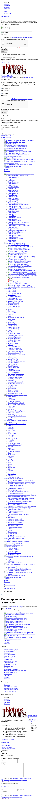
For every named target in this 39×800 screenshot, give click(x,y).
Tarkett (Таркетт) (13, 366)
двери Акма (11, 567)
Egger (9, 448)
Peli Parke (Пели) (13, 385)
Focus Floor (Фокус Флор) (16, 403)
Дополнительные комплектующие (18, 514)
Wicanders (11, 561)
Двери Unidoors (13, 190)
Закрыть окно (5, 62)
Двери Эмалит (12, 185)
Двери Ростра (12, 214)
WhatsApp (10, 76)
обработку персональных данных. (21, 37)
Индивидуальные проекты (16, 493)
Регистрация (8, 13)
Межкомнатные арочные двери (17, 496)
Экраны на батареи (14, 504)
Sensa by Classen (13, 390)
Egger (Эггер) (12, 295)
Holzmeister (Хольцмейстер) (16, 354)
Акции (6, 4)
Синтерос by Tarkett (14, 370)
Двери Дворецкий (13, 211)
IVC (9, 472)
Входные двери (20, 142)
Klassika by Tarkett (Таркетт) (16, 404)
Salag (9, 462)
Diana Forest (11, 406)
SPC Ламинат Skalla (14, 443)
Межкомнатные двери (27, 140)
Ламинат (14, 143)
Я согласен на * (18, 778)
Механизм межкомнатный (16, 520)
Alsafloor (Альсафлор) (14, 348)
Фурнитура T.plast (13, 554)
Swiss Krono (11, 319)
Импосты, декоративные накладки (18, 491)
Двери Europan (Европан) (16, 206)
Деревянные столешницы (16, 488)
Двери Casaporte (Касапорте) (17, 230)
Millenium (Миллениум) (15, 301)
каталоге (8, 608)
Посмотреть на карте (7, 739)
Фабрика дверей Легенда (15, 203)
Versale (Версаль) (13, 343)
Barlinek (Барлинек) (14, 412)
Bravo (10, 540)
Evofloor (10, 457)
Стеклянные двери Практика (17, 570)
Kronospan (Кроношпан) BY (16, 317)
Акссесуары (17, 166)
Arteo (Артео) (12, 291)
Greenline (11, 408)
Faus (9, 316)
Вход (5, 11)
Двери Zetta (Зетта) (27, 246)
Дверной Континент (28, 270)
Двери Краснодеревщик (15, 238)
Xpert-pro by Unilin (13, 308)
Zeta (9, 466)
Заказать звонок (6, 16)
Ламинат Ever (12, 324)
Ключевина (11, 517)
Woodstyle (11, 322)
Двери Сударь (22, 283)
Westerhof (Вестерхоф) (15, 393)
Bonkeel (10, 314)
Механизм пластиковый (15, 522)
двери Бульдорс (24, 277)
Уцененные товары (10, 691)
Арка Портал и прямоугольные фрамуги (20, 480)
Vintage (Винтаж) (13, 367)
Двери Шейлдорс (13, 199)
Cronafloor (11, 435)
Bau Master (11, 311)
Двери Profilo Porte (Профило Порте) (19, 208)
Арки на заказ (19, 150)
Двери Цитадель (25, 264)
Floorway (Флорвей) (14, 333)
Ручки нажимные (13, 533)
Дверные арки (19, 153)
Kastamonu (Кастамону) (15, 335)
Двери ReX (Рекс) (26, 266)
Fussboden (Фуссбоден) (15, 377)
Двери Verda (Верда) (14, 220)
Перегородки (18, 156)
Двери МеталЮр (25, 249)
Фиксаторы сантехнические (16, 537)
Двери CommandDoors (30, 258)
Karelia (10, 398)
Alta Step (10, 446)
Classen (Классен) (13, 328)
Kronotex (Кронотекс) (14, 338)
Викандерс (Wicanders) (15, 562)
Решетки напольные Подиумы (17, 503)
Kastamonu (11, 380)
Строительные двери (25, 164)
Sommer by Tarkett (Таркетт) (16, 411)
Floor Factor (11, 449)
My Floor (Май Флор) (14, 340)
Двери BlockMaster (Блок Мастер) (18, 204)
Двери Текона (12, 241)
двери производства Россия (16, 575)
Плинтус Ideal (12, 548)
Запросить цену (17, 797)
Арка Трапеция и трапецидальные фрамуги (21, 482)
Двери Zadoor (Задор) (14, 235)
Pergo (9, 453)
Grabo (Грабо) (12, 417)
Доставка (7, 7)
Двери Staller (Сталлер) (31, 275)
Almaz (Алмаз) (12, 325)
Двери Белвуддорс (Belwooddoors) (18, 222)
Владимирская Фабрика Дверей (18, 175)
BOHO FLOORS (13, 312)
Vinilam (10, 475)
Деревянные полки (14, 487)
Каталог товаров (6, 135)
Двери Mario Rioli (13, 233)
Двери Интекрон (25, 261)
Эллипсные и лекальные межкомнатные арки (22, 506)
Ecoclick (10, 437)
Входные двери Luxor (30, 272)
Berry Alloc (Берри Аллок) (16, 374)
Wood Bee (11, 414)
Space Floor (11, 430)
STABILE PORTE (13, 187)
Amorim (10, 557)
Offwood (10, 441)
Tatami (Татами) (13, 391)
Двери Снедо (22, 269)
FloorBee (10, 332)
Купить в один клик (21, 780)
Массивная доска (22, 146)
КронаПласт (12, 467)
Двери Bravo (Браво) (14, 217)
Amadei (10, 309)
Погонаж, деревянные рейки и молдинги (20, 501)
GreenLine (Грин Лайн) (15, 543)
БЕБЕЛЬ (10, 345)
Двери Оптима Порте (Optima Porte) (19, 225)
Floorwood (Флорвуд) (14, 353)
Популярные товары (10, 686)
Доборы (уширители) (14, 490)
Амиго (10, 422)
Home (10, 356)
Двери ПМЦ (12, 240)
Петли (10, 528)
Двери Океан (12, 212)
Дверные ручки (13, 512)
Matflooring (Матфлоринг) (16, 383)
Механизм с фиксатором (15, 524)
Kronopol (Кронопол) (14, 337)
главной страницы (17, 606)
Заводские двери (25, 285)
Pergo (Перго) (12, 387)
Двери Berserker (24, 245)
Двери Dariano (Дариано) (15, 232)
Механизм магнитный (15, 519)
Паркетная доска (22, 145)
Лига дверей (12, 201)
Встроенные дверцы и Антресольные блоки (21, 483)
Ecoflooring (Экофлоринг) (16, 375)
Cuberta (10, 330)
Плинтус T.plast (13, 551)
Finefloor (10, 470)
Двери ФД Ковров (13, 198)
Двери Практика (13, 183)
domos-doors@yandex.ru (33, 720)
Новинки (7, 685)
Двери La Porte (12, 219)
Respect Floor (12, 474)
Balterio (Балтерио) (14, 327)
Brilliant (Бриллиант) (14, 293)
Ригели (10, 530)
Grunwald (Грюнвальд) (15, 296)
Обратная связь (5, 745)
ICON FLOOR (12, 438)
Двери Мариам (12, 195)
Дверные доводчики (14, 509)
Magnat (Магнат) (13, 359)
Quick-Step (11, 461)
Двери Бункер (23, 253)
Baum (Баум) (12, 396)
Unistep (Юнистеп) (14, 306)
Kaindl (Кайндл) (13, 298)
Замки (10, 516)
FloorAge (11, 427)
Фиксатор (11, 535)
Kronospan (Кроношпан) (15, 382)
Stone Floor (11, 454)
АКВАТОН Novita (13, 477)
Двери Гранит (22, 248)
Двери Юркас (12, 216)
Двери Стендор (13, 227)
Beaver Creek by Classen (15, 349)
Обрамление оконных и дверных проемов (21, 498)
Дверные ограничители (15, 511)
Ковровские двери (13, 229)
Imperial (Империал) (14, 378)
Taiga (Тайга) (12, 341)
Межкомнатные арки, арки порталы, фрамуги (22, 495)
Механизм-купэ (13, 525)
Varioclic (10, 320)
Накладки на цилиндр (15, 527)
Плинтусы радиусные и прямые (18, 499)
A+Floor (10, 425)
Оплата (6, 169)
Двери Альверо (13, 179)
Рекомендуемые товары (11, 689)
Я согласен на (18, 37)
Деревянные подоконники (16, 485)
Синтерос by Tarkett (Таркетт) (17, 416)
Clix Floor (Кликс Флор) (15, 351)
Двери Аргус (22, 259)
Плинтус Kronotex (13, 549)
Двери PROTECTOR (29, 274)
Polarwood (11, 409)
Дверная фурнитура (24, 151)
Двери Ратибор (23, 262)
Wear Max (11, 456)
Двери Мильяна (13, 196)
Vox (9, 432)
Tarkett (10, 419)
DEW (9, 469)
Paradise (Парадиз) (13, 362)
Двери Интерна (13, 193)
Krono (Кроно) (12, 358)
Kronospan (11, 428)
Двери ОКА (11, 180)
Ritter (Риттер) (12, 364)
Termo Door (20, 254)
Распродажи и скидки (11, 688)
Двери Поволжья (13, 182)
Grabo (10, 459)
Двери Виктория (13, 237)
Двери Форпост (24, 251)
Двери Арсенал (13, 209)
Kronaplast (11, 440)
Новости (7, 5)
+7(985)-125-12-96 (6, 77)
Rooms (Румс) (12, 388)
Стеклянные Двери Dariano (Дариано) (19, 569)
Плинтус (14, 158)
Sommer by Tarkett (13, 304)
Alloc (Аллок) (12, 290)
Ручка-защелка (12, 532)
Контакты (7, 8)
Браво (10, 574)
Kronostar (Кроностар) (15, 299)
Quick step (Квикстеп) (14, 346)
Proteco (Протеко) (13, 303)
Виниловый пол (21, 148)
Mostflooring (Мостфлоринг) (16, 361)
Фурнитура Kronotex (14, 553)
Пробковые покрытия (26, 159)
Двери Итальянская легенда (16, 224)
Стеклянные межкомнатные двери (15, 670)
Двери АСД (20, 267)
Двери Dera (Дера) (13, 177)
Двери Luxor (12, 188)
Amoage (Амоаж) (13, 372)
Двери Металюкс (18, 282)
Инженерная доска (23, 155)
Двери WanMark (13, 191)
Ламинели (11, 369)
